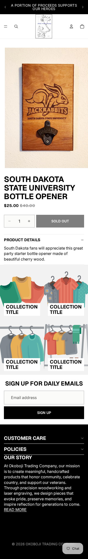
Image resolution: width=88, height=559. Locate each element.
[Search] (16, 26)
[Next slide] (82, 7)
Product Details (22, 239)
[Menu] (5, 26)
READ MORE (15, 509)
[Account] (71, 26)
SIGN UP (44, 413)
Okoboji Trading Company (51, 544)
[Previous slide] (5, 7)
